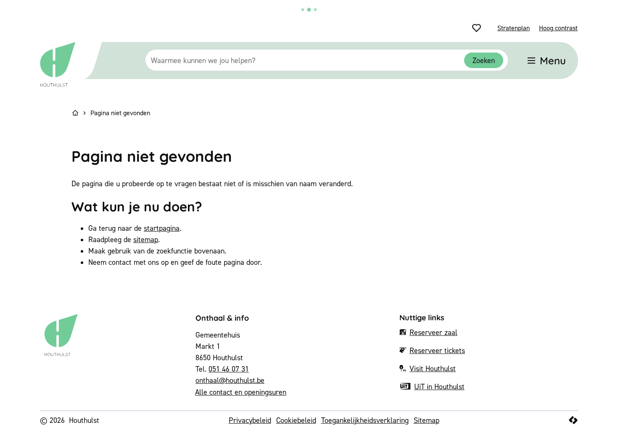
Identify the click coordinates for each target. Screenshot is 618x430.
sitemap (145, 239)
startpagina (162, 228)
